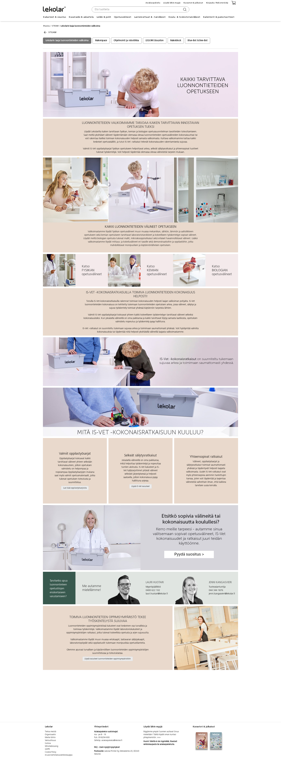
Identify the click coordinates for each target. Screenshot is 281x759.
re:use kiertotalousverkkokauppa (58, 755)
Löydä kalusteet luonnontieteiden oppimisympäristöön (108, 659)
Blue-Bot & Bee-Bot (197, 40)
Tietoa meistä (50, 732)
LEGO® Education (155, 40)
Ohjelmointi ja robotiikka (126, 40)
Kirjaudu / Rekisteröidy (217, 3)
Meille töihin (50, 738)
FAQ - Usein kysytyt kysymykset (107, 747)
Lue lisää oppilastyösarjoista (75, 488)
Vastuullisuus (50, 740)
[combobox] (140, 9)
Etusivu (46, 26)
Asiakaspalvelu (153, 3)
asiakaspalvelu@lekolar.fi (111, 740)
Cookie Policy (50, 752)
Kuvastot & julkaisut (193, 3)
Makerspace (101, 40)
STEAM (55, 26)
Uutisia (48, 743)
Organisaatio (50, 735)
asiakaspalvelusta (167, 744)
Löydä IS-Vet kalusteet (140, 486)
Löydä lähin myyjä (172, 3)
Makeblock (175, 40)
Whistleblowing (51, 746)
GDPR (47, 749)
